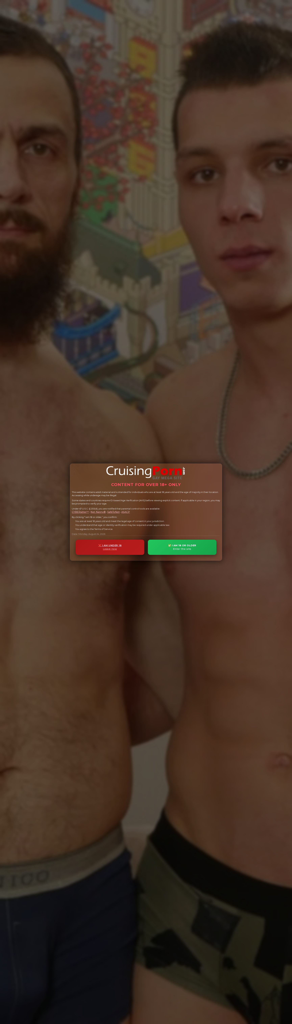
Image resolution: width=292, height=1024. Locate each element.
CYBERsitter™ (80, 512)
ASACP (125, 512)
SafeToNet (113, 512)
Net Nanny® (98, 512)
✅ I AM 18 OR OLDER (182, 547)
